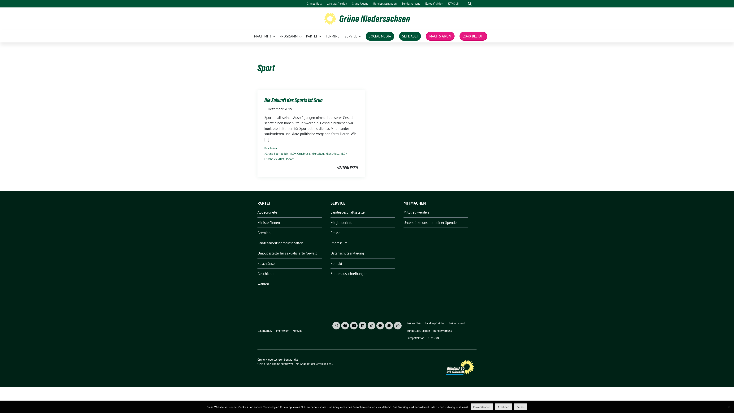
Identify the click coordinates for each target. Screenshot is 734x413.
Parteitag (318, 153)
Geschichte (265, 273)
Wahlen (263, 284)
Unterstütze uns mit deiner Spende (430, 222)
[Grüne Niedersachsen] (330, 18)
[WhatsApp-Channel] (398, 325)
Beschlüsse (271, 148)
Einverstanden (481, 407)
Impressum (338, 243)
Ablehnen (503, 407)
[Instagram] (336, 325)
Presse (335, 232)
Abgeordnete (267, 212)
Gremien (263, 232)
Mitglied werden (416, 212)
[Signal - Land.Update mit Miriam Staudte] (389, 325)
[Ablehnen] (729, 407)
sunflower (287, 364)
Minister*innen (268, 222)
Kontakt (336, 263)
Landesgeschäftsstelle (347, 212)
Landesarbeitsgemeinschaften (280, 243)
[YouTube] (354, 325)
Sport (290, 159)
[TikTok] (371, 325)
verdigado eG (324, 364)
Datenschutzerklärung (347, 253)
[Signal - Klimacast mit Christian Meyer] (380, 325)
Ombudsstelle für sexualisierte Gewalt (287, 253)
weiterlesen (347, 167)
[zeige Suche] (469, 3)
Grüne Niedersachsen (374, 19)
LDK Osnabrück (300, 153)
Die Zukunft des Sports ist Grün (293, 100)
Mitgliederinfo (341, 222)
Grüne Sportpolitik (277, 153)
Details (520, 407)
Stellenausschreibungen (348, 273)
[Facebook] (345, 325)
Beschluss (333, 153)
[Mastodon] (362, 325)
